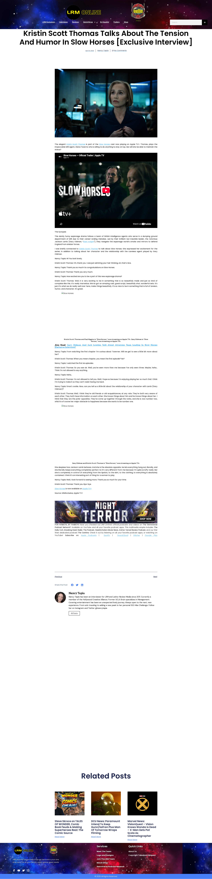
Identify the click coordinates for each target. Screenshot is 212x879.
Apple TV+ (87, 488)
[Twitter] (23, 870)
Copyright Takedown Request (142, 855)
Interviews (63, 22)
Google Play (151, 535)
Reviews (75, 22)
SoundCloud (122, 535)
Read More (59, 837)
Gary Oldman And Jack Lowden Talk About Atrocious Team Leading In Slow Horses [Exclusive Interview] (106, 346)
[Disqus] (106, 671)
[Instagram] (28, 870)
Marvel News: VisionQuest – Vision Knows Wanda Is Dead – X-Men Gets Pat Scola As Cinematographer (142, 829)
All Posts (74, 613)
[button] (72, 585)
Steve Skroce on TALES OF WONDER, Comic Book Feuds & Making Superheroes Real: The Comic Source (69, 827)
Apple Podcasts (88, 535)
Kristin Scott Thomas (75, 144)
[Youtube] (18, 870)
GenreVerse (88, 22)
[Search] (204, 22)
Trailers (116, 22)
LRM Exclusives (48, 22)
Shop (126, 22)
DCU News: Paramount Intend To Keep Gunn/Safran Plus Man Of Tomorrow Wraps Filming (105, 827)
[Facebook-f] (14, 870)
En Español (104, 22)
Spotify (107, 535)
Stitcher (136, 535)
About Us (132, 851)
